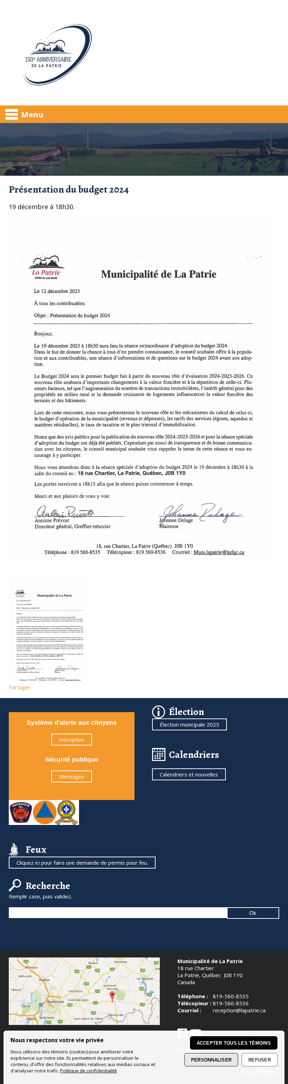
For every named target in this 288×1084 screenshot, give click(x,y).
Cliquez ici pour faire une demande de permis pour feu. (82, 862)
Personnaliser (211, 1060)
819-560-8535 (231, 996)
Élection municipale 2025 (189, 724)
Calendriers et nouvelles (189, 774)
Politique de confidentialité (88, 1070)
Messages (71, 776)
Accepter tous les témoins (234, 1043)
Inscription (71, 739)
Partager (20, 687)
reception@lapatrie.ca (239, 1010)
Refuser (259, 1060)
